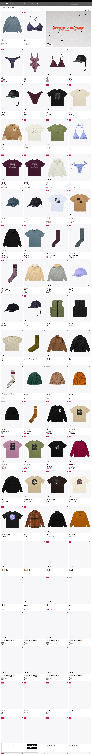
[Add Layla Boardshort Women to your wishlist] (22, 718)
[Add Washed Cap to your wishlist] (22, 190)
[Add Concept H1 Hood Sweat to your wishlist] (67, 155)
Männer (25, 3)
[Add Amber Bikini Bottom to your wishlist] (89, 155)
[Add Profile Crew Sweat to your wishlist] (89, 436)
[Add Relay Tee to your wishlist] (22, 331)
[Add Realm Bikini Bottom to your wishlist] (44, 84)
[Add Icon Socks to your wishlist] (44, 331)
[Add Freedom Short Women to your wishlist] (22, 682)
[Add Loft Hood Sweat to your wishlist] (22, 577)
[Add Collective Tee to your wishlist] (67, 436)
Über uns (52, 3)
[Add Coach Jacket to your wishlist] (89, 331)
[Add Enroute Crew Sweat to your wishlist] (22, 12)
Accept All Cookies (32, 745)
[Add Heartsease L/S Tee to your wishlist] (67, 401)
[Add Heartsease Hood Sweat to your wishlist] (67, 542)
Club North (57, 3)
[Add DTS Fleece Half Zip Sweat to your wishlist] (67, 507)
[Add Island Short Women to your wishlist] (67, 682)
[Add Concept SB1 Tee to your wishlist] (22, 155)
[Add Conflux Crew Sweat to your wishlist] (22, 120)
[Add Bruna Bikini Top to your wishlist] (44, 12)
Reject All (31, 747)
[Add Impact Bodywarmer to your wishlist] (67, 295)
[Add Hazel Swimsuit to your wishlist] (44, 49)
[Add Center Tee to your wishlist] (44, 225)
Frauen (29, 3)
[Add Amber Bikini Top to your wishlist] (89, 120)
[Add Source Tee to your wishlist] (89, 84)
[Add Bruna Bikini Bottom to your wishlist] (22, 49)
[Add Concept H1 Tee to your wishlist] (44, 120)
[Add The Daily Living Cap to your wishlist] (44, 295)
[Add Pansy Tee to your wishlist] (89, 401)
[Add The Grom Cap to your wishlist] (89, 260)
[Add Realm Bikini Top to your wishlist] (67, 49)
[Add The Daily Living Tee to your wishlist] (67, 84)
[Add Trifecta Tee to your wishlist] (67, 190)
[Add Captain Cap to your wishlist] (89, 49)
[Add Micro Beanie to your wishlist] (44, 366)
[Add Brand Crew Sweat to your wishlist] (22, 612)
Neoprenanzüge (35, 3)
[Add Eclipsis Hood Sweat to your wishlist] (44, 260)
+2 (15, 640)
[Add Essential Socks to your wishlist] (22, 366)
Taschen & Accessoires (44, 3)
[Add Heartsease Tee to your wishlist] (44, 471)
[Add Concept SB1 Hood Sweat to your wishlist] (22, 225)
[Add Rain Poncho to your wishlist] (89, 577)
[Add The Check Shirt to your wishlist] (44, 507)
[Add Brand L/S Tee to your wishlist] (89, 507)
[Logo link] (9, 4)
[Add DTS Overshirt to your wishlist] (22, 471)
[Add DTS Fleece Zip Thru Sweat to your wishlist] (67, 331)
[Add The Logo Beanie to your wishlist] (89, 366)
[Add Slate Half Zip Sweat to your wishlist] (67, 577)
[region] (20, 747)
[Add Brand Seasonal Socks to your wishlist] (44, 401)
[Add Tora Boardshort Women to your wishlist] (44, 753)
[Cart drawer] (85, 4)
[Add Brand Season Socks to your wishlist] (67, 225)
